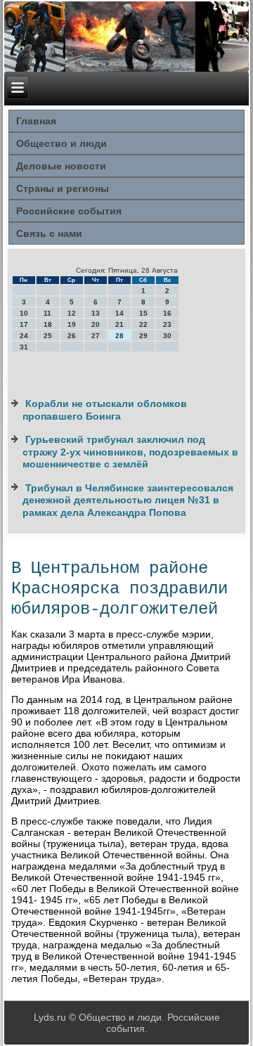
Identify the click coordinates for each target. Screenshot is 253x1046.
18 (48, 324)
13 (95, 313)
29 (143, 336)
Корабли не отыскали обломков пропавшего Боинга (104, 410)
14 (119, 313)
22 (143, 324)
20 (95, 324)
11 (47, 313)
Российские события (69, 211)
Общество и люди (61, 143)
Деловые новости (61, 166)
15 (143, 313)
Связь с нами (49, 233)
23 (167, 324)
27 (95, 336)
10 (24, 313)
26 (71, 336)
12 (71, 313)
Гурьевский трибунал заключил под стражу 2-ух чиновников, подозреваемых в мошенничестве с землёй (130, 452)
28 (119, 336)
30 (167, 336)
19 (71, 324)
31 (24, 347)
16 (167, 313)
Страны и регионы (62, 188)
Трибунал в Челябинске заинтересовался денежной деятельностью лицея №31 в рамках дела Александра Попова (127, 500)
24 (24, 336)
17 (24, 324)
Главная (36, 121)
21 (119, 324)
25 (48, 336)
